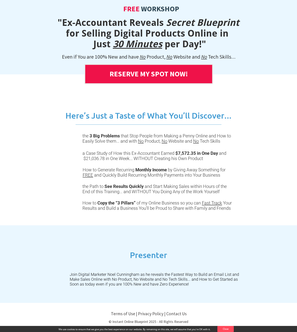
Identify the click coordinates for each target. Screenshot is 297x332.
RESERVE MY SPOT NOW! (149, 73)
